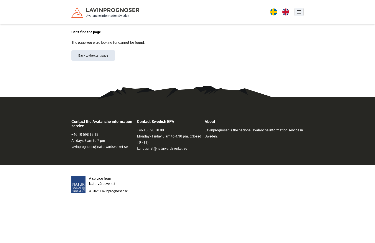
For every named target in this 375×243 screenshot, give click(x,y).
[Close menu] (299, 12)
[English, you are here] (285, 11)
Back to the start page (93, 55)
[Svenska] (273, 11)
